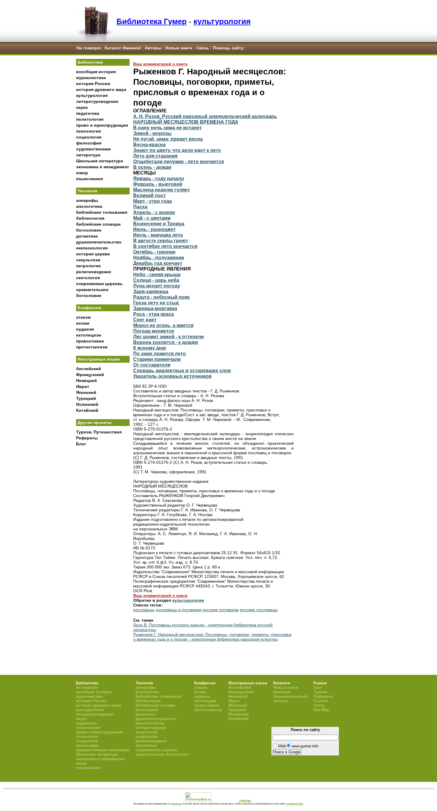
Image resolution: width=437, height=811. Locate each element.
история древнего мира (101, 89)
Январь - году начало (158, 178)
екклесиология (92, 248)
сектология (88, 277)
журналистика (91, 77)
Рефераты (87, 438)
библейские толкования (101, 212)
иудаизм (85, 329)
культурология (222, 21)
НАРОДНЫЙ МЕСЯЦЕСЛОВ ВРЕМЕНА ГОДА (185, 122)
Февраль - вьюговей (157, 184)
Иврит (82, 386)
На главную (88, 47)
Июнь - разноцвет (154, 229)
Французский (90, 374)
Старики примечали (157, 359)
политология (89, 119)
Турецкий (86, 398)
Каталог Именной (123, 47)
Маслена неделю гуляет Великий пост (161, 192)
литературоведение (97, 101)
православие (90, 341)
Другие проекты (94, 422)
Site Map (321, 710)
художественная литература (103, 750)
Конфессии (89, 307)
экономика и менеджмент (102, 166)
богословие (88, 230)
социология (88, 137)
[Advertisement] (103, 547)
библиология (90, 218)
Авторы (153, 47)
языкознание (89, 178)
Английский (88, 368)
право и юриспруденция (102, 125)
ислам (82, 323)
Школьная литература (99, 160)
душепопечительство (99, 242)
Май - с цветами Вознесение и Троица (158, 220)
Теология (87, 190)
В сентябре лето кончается (165, 246)
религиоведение (93, 271)
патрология (88, 265)
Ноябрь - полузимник (158, 257)
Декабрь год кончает (157, 263)
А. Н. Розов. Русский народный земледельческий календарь (205, 116)
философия (88, 143)
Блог (81, 443)
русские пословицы (259, 609)
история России (93, 83)
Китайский (87, 410)
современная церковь (99, 283)
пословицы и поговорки (179, 609)
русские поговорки (221, 609)
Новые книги (178, 47)
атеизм (83, 317)
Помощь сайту (228, 47)
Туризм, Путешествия (99, 432)
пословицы (144, 609)
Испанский (87, 404)
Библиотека (90, 62)
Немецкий (86, 380)
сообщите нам (294, 803)
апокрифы (87, 200)
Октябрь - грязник (154, 251)
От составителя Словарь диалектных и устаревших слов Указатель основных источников (182, 370)
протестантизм (91, 347)
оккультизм (88, 259)
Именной (281, 692)
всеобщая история (96, 71)
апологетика (89, 206)
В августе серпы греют (160, 240)
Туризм (320, 692)
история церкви (93, 254)
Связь (202, 47)
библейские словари (98, 224)
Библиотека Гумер (152, 21)
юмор (82, 172)
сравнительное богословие (162, 754)
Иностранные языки (99, 359)
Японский (86, 392)
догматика (87, 236)
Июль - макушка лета (158, 235)
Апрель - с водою (154, 212)
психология (88, 131)
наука (82, 107)
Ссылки (320, 701)
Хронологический (290, 696)
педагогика (87, 113)
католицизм (88, 335)
